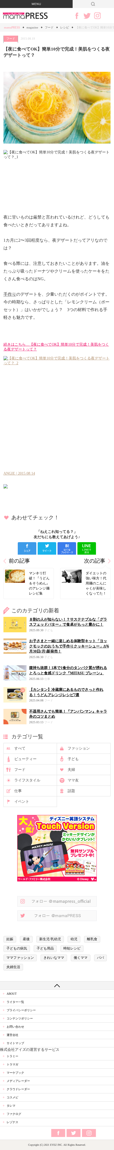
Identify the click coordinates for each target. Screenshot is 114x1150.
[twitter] (47, 548)
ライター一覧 (15, 1001)
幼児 (74, 939)
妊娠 (9, 939)
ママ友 (73, 780)
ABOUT (12, 993)
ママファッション (20, 958)
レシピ (64, 27)
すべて (19, 748)
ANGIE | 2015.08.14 (19, 473)
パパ (100, 958)
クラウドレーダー (18, 1089)
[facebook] (27, 548)
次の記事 (94, 561)
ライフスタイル (27, 780)
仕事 (18, 791)
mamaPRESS (12, 27)
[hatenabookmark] (67, 548)
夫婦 (71, 770)
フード (49, 27)
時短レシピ (72, 948)
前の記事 (19, 561)
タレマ (11, 1105)
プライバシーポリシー (21, 1010)
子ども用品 (45, 948)
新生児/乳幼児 (50, 939)
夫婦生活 (13, 967)
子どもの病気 (16, 948)
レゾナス (12, 1122)
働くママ (80, 958)
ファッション (79, 748)
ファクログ (14, 1113)
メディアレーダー (18, 1080)
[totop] (57, 985)
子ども (73, 759)
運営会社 (12, 1034)
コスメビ (12, 1097)
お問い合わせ (15, 1026)
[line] (86, 548)
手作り (9, 294)
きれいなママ (53, 958)
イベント (21, 802)
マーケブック (15, 1072)
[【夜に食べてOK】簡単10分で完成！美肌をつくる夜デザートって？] (57, 486)
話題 (71, 791)
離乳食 (92, 939)
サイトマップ (15, 1043)
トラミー (12, 1056)
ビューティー (25, 759)
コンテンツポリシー (20, 1018)
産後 (26, 939)
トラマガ (12, 1064)
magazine (32, 27)
